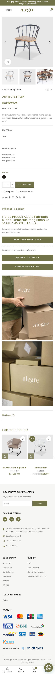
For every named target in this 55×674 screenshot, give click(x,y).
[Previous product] (45, 89)
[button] (5, 456)
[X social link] (13, 197)
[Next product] (51, 89)
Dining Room (15, 89)
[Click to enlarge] (7, 62)
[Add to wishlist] (22, 438)
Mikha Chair (40, 467)
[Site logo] (27, 9)
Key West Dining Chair (14, 467)
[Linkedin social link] (20, 197)
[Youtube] (11, 519)
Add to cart (24, 184)
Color (5, 173)
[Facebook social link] (9, 197)
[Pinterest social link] (17, 197)
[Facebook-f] (18, 519)
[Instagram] (5, 519)
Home (4, 89)
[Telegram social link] (24, 197)
